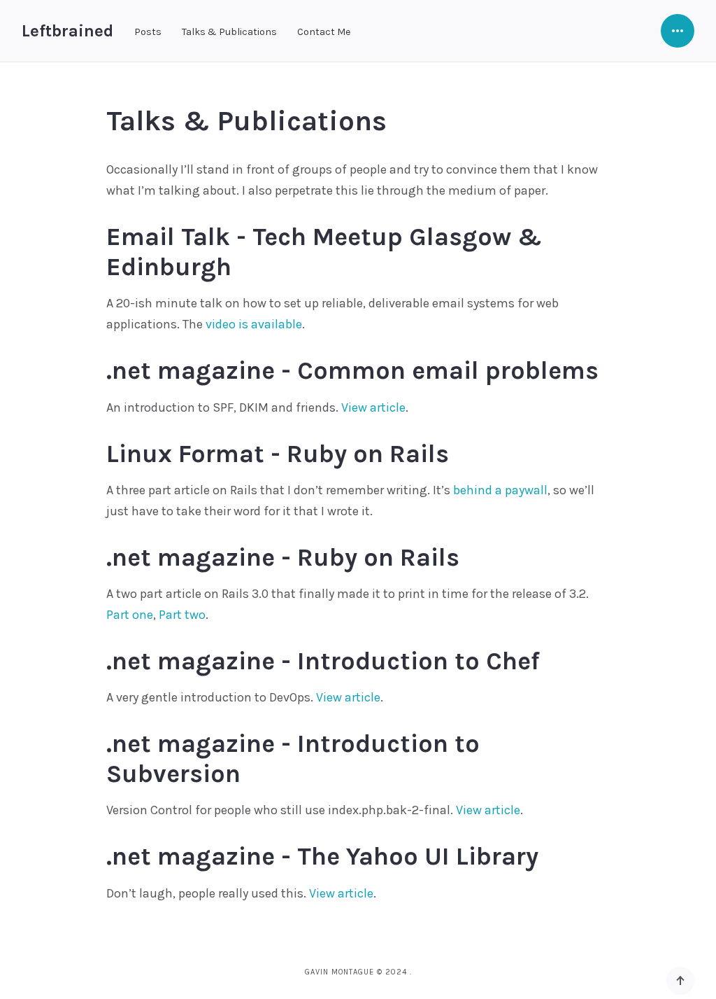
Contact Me (323, 32)
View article (373, 407)
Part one (129, 614)
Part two (182, 614)
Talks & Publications (229, 32)
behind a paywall (500, 490)
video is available (254, 324)
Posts (148, 32)
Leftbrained (67, 31)
